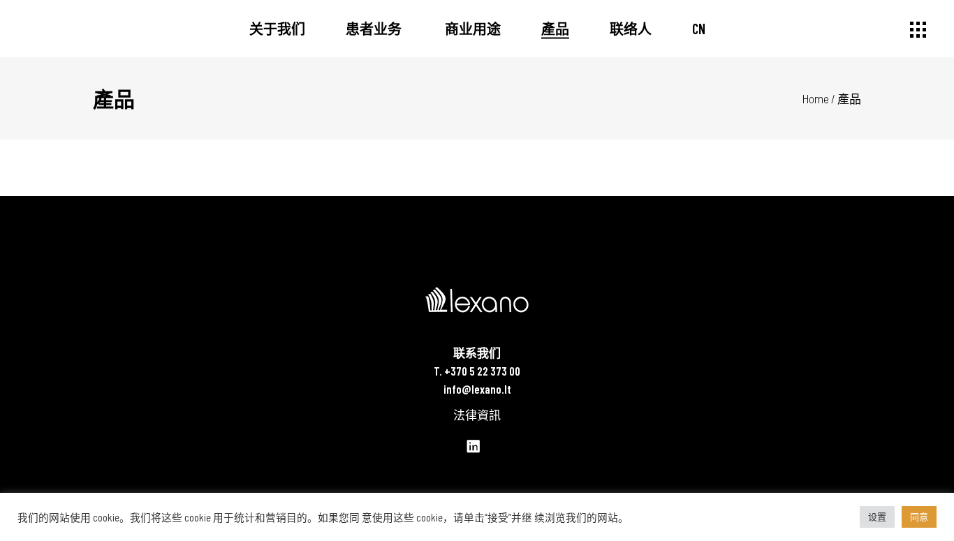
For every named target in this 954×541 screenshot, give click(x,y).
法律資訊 (477, 415)
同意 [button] (919, 516)
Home (815, 98)
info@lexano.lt (477, 389)
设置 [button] (877, 516)
